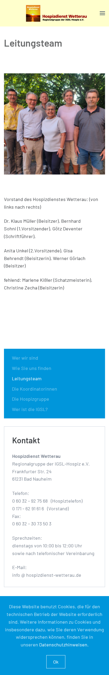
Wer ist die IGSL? (30, 409)
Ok (55, 662)
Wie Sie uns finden (31, 368)
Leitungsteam (27, 378)
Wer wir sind (25, 358)
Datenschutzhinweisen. (64, 644)
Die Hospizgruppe (30, 399)
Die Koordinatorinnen (34, 389)
